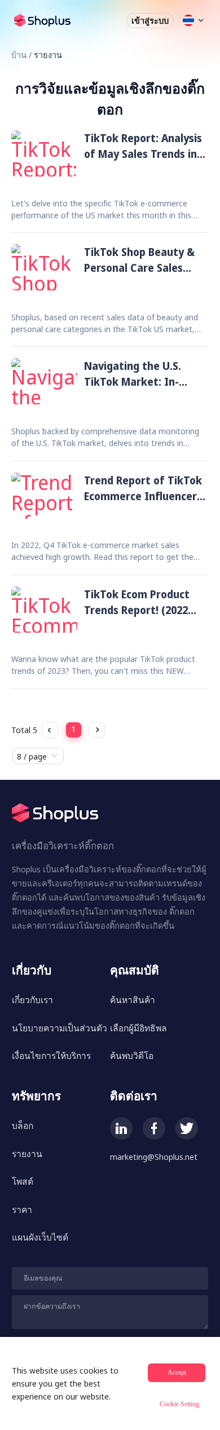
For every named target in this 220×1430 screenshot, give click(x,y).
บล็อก (22, 1125)
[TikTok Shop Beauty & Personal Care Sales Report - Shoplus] (44, 268)
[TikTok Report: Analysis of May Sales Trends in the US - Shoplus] (44, 154)
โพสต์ (22, 1181)
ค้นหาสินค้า (132, 1000)
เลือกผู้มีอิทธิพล (138, 1028)
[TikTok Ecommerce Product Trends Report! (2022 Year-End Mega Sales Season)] (44, 610)
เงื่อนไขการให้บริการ (51, 1055)
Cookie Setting (179, 1404)
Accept (177, 1372)
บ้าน (19, 54)
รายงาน (27, 1153)
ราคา (22, 1209)
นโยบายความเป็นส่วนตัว (59, 1028)
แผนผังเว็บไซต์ (40, 1237)
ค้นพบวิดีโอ (131, 1055)
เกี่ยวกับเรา (32, 1000)
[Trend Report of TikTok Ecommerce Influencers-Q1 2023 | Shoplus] (44, 497)
